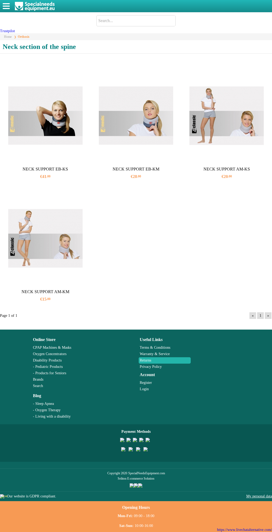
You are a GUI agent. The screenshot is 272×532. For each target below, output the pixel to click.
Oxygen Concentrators (49, 354)
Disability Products (47, 360)
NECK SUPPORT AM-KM (45, 291)
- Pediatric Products (48, 367)
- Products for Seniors (49, 373)
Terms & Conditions (155, 348)
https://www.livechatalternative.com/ (244, 530)
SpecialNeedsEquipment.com (146, 473)
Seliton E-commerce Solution (136, 478)
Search (38, 386)
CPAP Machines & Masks (52, 348)
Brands (38, 379)
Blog (37, 395)
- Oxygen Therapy (47, 410)
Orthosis (23, 37)
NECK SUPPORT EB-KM (136, 169)
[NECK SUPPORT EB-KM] (136, 115)
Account (147, 374)
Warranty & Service (155, 354)
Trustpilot (7, 31)
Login (144, 389)
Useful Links (151, 339)
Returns (145, 360)
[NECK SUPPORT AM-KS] (226, 115)
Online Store (44, 339)
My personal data (259, 496)
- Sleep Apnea (43, 404)
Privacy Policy (151, 367)
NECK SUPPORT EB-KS (45, 169)
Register (146, 383)
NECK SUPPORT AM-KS (226, 169)
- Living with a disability (52, 416)
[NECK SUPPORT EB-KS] (45, 115)
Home (8, 37)
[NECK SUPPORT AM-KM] (45, 238)
